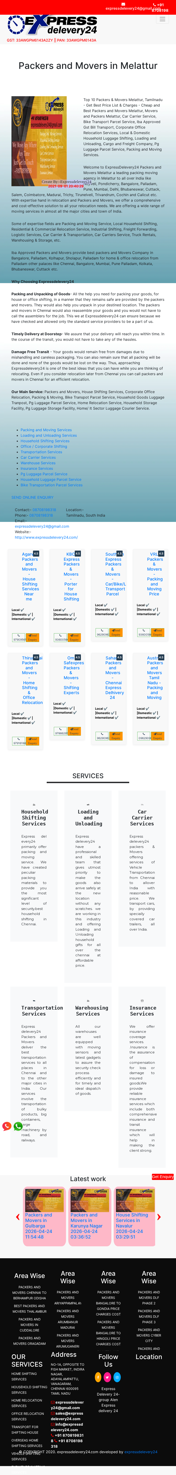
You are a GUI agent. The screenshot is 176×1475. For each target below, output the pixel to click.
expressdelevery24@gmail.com (42, 526)
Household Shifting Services (45, 441)
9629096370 (102, 634)
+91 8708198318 (160, 8)
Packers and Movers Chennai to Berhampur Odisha (29, 1292)
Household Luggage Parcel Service (51, 479)
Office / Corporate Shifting (44, 446)
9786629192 (61, 733)
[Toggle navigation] (162, 19)
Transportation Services (41, 452)
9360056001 (61, 639)
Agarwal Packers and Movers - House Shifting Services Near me (30, 576)
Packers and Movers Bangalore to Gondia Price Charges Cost (108, 1303)
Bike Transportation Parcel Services (51, 485)
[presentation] (159, 1215)
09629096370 (144, 738)
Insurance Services (37, 468)
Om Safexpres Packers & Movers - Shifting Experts (74, 675)
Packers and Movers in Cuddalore (30, 1324)
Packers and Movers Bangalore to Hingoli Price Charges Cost (108, 1333)
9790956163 (19, 639)
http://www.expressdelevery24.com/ (46, 537)
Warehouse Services (38, 463)
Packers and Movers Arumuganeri (67, 1340)
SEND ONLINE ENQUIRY (32, 497)
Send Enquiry (32, 637)
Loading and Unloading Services (49, 435)
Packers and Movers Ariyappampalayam (70, 1297)
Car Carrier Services (38, 457)
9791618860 (19, 743)
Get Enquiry (163, 1176)
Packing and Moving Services (46, 430)
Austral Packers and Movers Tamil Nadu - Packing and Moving (155, 678)
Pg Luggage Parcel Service (44, 474)
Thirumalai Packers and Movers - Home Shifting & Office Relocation (32, 680)
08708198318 (44, 509)
